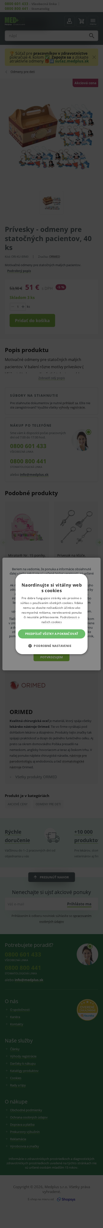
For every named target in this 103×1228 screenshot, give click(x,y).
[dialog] (51, 614)
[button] (51, 645)
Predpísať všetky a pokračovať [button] (51, 634)
